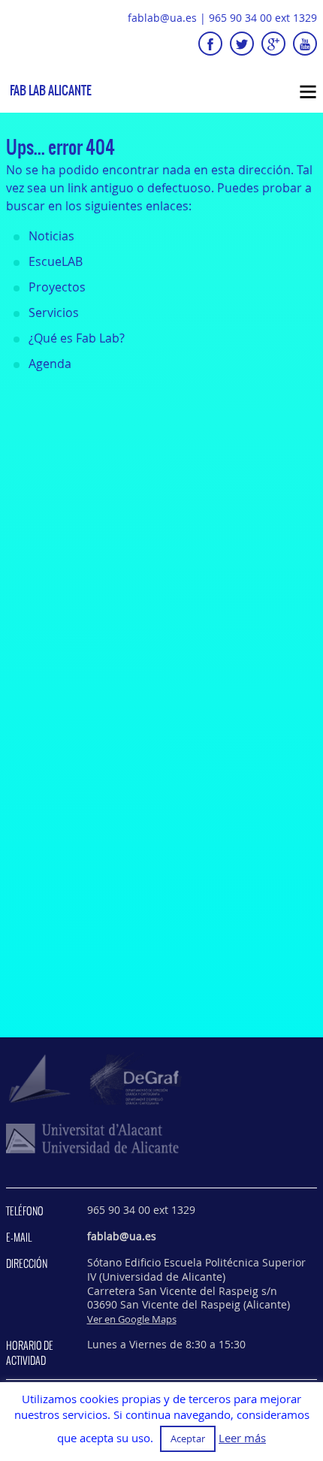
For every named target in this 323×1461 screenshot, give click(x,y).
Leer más (242, 1438)
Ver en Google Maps (132, 1319)
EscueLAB (56, 261)
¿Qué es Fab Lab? (77, 338)
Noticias (51, 236)
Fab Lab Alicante (51, 90)
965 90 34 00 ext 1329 (263, 18)
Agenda (50, 363)
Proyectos (57, 287)
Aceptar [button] (188, 1438)
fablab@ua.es (162, 18)
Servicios (54, 312)
